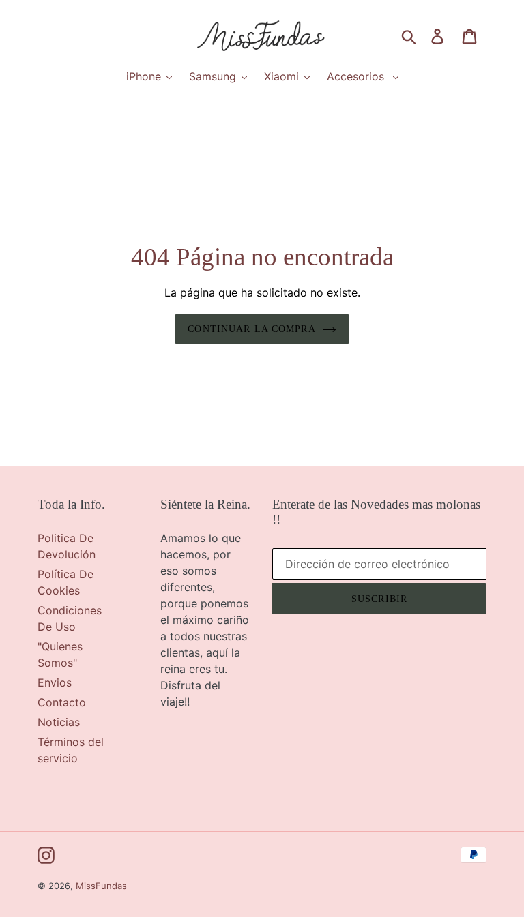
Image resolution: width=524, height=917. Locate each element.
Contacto (62, 702)
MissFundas (101, 885)
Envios (55, 682)
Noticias (59, 722)
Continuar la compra (251, 329)
